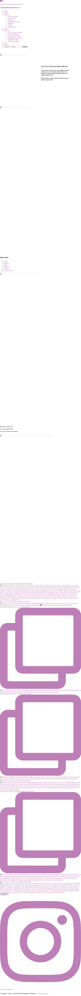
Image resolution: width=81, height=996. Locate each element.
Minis (6, 265)
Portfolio (6, 267)
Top (1, 1)
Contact (6, 268)
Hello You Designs (42, 993)
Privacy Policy (8, 270)
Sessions (6, 263)
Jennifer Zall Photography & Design (11, 4)
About (6, 261)
